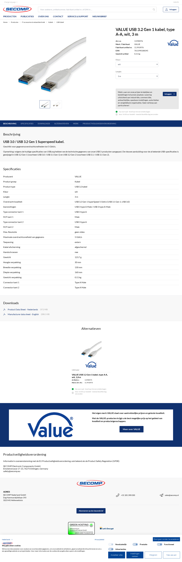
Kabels (50, 22)
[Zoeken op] (154, 9)
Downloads (44, 123)
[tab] (44, 104)
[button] (7, 539)
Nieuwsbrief (99, 16)
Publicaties (27, 16)
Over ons (43, 16)
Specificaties (27, 123)
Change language (10, 2)
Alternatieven (61, 123)
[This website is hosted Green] (81, 528)
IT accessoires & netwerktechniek (33, 22)
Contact (58, 16)
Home (5, 22)
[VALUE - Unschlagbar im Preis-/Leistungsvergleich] (50, 425)
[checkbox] (111, 544)
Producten (9, 16)
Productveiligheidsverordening (99, 123)
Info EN (176, 2)
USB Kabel (60, 22)
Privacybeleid (99, 540)
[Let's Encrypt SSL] (106, 528)
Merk (75, 123)
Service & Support (78, 16)
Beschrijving (9, 123)
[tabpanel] (50, 62)
